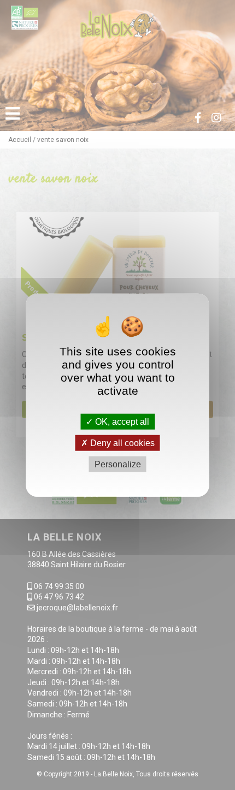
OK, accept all (121, 421)
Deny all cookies (121, 442)
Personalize (118, 464)
